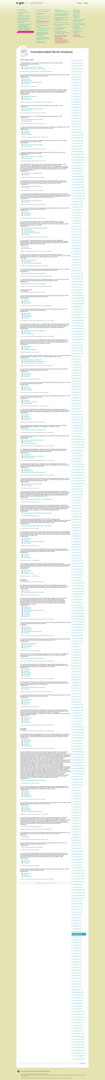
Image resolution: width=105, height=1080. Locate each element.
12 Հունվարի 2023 (77, 577)
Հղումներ (85, 3)
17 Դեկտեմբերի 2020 (78, 876)
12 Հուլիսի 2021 (76, 796)
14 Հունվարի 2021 (77, 867)
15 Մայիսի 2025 (76, 242)
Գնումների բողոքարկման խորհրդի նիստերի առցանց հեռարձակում (43, 38)
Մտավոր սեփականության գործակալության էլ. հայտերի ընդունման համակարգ (62, 14)
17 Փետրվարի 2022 (77, 707)
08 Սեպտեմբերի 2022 (78, 627)
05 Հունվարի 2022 (77, 724)
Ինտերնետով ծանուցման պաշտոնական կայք (78, 27)
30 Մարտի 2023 (76, 547)
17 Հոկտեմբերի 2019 (78, 1039)
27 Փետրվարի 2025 (77, 273)
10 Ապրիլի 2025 (76, 256)
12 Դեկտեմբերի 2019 (78, 1017)
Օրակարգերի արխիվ (78, 1058)
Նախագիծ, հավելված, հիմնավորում (33, 847)
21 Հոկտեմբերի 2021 (78, 754)
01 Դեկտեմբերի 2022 (78, 594)
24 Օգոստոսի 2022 (77, 632)
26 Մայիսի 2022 (76, 668)
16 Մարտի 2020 (76, 981)
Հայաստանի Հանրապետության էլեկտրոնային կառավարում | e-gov (30, 3)
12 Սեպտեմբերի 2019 (78, 1055)
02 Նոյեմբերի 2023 (77, 461)
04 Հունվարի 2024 (77, 436)
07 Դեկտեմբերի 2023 (78, 447)
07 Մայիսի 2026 (76, 104)
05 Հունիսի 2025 (76, 234)
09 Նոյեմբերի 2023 (77, 458)
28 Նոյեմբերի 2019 (77, 1022)
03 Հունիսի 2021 (76, 812)
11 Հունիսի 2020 (76, 939)
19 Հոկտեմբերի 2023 (78, 466)
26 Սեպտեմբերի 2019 (78, 1050)
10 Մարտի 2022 (76, 699)
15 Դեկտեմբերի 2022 (78, 588)
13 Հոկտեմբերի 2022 (78, 613)
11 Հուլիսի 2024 (76, 361)
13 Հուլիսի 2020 (76, 923)
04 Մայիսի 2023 (76, 533)
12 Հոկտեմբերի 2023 (78, 469)
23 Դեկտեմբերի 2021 (78, 729)
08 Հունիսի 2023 (76, 519)
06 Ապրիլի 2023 (76, 544)
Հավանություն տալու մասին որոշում (33, 362)
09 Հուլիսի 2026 (76, 79)
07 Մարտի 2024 (76, 411)
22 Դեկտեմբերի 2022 (78, 585)
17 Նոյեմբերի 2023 (77, 455)
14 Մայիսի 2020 (76, 950)
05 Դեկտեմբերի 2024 (78, 303)
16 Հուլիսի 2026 (76, 77)
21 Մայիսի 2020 (76, 948)
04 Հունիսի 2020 (76, 942)
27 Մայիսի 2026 (76, 96)
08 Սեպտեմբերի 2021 (78, 771)
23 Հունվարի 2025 (77, 287)
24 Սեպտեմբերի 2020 (78, 890)
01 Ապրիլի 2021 (76, 837)
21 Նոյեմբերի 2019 (77, 1025)
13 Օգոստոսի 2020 (77, 906)
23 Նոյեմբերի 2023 (77, 453)
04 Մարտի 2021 (76, 848)
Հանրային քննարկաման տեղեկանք (33, 440)
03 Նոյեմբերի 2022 (77, 605)
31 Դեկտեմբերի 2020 (78, 870)
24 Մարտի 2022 (76, 693)
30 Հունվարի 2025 (77, 284)
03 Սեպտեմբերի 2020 (78, 898)
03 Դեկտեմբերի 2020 (78, 881)
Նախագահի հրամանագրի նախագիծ (34, 592)
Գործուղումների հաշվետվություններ (41, 42)
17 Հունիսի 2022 (76, 660)
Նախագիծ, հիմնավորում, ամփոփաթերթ (35, 273)
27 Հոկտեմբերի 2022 (78, 607)
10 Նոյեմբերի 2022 (77, 602)
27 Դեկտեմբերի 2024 (78, 295)
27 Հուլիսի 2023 (76, 500)
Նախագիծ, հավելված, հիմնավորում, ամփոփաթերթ (38, 499)
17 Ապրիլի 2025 (76, 254)
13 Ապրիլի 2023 (76, 541)
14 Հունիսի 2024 (76, 372)
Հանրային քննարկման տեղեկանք (33, 67)
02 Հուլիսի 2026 (76, 82)
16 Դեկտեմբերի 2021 (78, 732)
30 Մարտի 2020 (76, 972)
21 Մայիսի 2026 (76, 99)
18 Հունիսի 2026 (76, 88)
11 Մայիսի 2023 (76, 530)
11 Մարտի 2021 (76, 845)
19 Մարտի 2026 (76, 124)
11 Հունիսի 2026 (76, 90)
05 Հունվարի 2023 (77, 580)
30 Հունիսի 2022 (76, 654)
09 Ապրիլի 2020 (76, 967)
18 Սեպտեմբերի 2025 (78, 193)
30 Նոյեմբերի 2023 (77, 450)
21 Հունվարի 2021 (77, 865)
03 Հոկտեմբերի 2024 (78, 328)
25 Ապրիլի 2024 (76, 392)
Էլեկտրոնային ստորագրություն (26, 31)
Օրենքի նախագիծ (28, 333)
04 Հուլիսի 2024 (76, 364)
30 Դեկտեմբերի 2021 (78, 726)
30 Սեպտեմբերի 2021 (78, 762)
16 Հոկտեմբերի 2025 (78, 182)
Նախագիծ (26, 83)
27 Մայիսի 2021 (76, 815)
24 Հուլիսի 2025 (76, 215)
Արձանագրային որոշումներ (43, 16)
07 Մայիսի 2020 (76, 953)
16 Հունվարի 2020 (77, 1006)
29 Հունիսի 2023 (76, 511)
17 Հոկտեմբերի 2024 (78, 323)
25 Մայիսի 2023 (76, 525)
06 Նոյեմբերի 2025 (77, 173)
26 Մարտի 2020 (76, 975)
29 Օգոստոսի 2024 (77, 342)
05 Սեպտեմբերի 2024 (78, 339)
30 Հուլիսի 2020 (76, 914)
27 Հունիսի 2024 (76, 367)
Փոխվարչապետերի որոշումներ (41, 14)
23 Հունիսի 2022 (76, 657)
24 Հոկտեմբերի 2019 (78, 1036)
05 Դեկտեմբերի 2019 (78, 1019)
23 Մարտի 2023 (76, 549)
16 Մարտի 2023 (76, 552)
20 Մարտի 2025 (76, 265)
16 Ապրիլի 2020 (76, 961)
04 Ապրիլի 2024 (76, 400)
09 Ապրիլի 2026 (76, 115)
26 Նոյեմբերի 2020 (77, 884)
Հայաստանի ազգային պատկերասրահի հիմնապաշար (78, 20)
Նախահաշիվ (27, 674)
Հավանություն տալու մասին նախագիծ (34, 330)
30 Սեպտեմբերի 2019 (78, 1047)
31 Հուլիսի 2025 (76, 212)
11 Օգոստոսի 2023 (77, 494)
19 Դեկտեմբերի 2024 (78, 298)
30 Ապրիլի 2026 (76, 107)
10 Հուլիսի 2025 (76, 220)
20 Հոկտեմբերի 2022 (78, 610)
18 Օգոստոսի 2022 (77, 635)
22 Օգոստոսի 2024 (77, 345)
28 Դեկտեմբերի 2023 (78, 439)
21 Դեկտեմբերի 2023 (78, 442)
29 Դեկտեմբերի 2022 (78, 583)
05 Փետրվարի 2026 (77, 140)
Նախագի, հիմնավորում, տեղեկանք (33, 156)
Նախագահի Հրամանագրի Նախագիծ (34, 541)
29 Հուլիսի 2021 (76, 787)
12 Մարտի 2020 (76, 984)
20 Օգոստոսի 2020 (77, 903)
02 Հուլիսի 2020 (76, 928)
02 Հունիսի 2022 (76, 666)
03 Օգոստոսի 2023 (77, 497)
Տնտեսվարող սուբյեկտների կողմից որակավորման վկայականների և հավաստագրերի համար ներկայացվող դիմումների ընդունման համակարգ (25, 27)
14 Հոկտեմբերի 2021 (78, 757)
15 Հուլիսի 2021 (76, 793)
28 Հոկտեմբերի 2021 (78, 751)
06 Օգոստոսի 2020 (77, 912)
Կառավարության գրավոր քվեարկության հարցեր (42, 21)
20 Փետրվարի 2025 (77, 276)
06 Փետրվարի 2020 (77, 997)
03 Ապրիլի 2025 (76, 259)
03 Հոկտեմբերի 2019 (78, 1044)
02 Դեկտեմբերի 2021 (78, 737)
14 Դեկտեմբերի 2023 (78, 444)
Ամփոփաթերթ (27, 80)
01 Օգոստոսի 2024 (77, 353)
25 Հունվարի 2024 (77, 428)
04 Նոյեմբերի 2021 (77, 748)
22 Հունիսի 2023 (76, 513)
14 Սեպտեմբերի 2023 (78, 480)
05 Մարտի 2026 (76, 129)
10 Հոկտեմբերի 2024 (78, 325)
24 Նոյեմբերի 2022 (77, 596)
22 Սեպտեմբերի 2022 (78, 621)
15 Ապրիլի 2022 (76, 685)
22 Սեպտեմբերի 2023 (78, 478)
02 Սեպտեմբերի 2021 (78, 773)
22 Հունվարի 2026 (77, 146)
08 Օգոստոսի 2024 (77, 350)
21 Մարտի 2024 (76, 406)
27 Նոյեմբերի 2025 (77, 165)
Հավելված (26, 347)
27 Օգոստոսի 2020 (77, 901)
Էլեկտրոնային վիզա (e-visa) (61, 22)
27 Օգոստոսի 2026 (77, 60)
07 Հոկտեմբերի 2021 (78, 760)
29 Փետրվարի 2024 (77, 414)
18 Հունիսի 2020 (76, 934)
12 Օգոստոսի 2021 (77, 782)
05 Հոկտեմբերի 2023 (78, 472)
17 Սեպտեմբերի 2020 (78, 892)
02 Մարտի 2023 (76, 558)
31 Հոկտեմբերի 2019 (78, 1033)
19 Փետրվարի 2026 (77, 135)
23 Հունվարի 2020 (77, 1003)
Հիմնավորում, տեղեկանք (30, 401)
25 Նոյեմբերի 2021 (77, 740)
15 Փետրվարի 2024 (77, 419)
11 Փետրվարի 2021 (77, 856)
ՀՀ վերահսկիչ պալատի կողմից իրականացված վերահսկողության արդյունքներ (42, 34)
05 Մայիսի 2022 (76, 677)
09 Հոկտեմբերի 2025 (78, 184)
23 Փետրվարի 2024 (77, 417)
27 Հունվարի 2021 (77, 862)
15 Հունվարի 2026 (77, 148)
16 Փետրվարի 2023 (77, 563)
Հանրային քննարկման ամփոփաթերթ (34, 610)
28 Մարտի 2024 (76, 403)
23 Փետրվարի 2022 (77, 704)
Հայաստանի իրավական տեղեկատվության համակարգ (61, 28)
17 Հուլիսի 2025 (76, 218)
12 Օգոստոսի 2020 (77, 909)
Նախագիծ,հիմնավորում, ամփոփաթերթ (34, 68)
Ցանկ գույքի (27, 97)
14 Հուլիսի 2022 (76, 649)
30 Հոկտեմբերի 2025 (78, 176)
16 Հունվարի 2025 (77, 289)
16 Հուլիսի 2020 (76, 920)
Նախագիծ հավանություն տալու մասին (34, 456)
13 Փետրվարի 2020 (77, 995)
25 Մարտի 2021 (76, 840)
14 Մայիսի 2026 (76, 101)
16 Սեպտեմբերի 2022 (78, 624)
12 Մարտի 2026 (76, 126)
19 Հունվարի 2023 (77, 574)
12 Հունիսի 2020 (76, 937)
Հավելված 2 (27, 616)
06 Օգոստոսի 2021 (77, 784)
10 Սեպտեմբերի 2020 (78, 895)
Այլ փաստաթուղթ (28, 644)
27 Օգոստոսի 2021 (77, 776)
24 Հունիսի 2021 (76, 804)
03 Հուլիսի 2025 (76, 223)
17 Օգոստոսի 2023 (77, 491)
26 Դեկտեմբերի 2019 (78, 1011)
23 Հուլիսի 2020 (76, 917)
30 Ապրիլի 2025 (76, 248)
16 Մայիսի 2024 (76, 384)
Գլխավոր (79, 3)
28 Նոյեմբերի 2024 (77, 306)
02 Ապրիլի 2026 (76, 118)
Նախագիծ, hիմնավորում (30, 96)
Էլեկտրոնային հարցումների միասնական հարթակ (78, 35)
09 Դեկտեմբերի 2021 (78, 735)
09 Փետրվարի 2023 (77, 566)
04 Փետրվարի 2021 (77, 859)
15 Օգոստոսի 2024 (77, 348)
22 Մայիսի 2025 (76, 240)
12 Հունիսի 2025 (76, 231)
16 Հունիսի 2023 (76, 516)
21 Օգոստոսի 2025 (77, 204)
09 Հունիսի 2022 (76, 663)
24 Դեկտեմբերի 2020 (78, 873)
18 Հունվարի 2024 (77, 431)
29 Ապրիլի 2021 (76, 826)
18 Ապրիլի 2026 (76, 113)
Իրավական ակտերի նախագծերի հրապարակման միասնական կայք (62, 32)
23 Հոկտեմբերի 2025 (78, 179)
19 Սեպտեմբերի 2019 (78, 1053)
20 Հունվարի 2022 (77, 718)
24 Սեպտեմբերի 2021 (78, 765)
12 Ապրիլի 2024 (76, 397)
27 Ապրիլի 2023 (76, 536)
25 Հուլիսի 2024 (76, 356)
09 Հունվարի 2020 (77, 1008)
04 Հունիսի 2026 (76, 93)
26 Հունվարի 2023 (77, 572)
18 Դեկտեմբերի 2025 (78, 157)
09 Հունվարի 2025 (77, 292)
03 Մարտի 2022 (76, 701)
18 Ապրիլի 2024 (76, 395)
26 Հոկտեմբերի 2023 (78, 464)
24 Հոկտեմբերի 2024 (78, 320)
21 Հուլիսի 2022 (76, 646)
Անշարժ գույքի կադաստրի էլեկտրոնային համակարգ (76, 16)
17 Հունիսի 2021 (76, 807)
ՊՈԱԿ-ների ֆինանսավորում (43, 28)
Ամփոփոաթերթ (28, 316)
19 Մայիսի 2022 (76, 671)
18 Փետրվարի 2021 (77, 854)
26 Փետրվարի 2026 (77, 132)
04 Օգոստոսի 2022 (77, 641)
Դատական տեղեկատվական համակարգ (77, 31)
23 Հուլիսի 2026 (76, 74)
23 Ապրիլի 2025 (76, 251)
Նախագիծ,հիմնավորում (30, 443)
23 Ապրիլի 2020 (76, 959)
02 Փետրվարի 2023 (77, 569)
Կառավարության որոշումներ (43, 9)
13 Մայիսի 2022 (76, 674)
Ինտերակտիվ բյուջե (41, 23)
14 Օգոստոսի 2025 (77, 207)
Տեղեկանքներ (27, 314)
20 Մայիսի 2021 (76, 818)
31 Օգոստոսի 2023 (77, 486)
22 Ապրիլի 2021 (76, 829)
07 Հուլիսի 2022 (76, 652)
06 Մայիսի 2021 (76, 823)
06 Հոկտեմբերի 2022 (78, 616)
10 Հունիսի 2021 (76, 809)
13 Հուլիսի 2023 (76, 505)
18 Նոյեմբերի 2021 (77, 743)
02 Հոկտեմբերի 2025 (78, 187)
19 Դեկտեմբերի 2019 (78, 1014)
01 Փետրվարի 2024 (77, 425)
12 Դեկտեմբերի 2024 (78, 301)
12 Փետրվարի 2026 (77, 137)
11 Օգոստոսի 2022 (77, 638)
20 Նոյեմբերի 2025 (77, 168)
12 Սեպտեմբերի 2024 (78, 336)
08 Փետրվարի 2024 (77, 422)
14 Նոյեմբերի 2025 (77, 171)
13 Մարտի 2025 (76, 267)
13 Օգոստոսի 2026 (77, 66)
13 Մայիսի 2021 (76, 820)
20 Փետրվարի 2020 (77, 992)
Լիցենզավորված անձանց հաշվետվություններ (24, 19)
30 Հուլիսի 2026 (76, 71)
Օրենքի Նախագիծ (28, 573)
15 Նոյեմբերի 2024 (77, 312)
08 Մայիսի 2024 (76, 386)
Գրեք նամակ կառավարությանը (22, 10)
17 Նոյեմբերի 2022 (77, 599)
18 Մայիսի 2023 (76, 527)
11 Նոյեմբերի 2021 (77, 746)
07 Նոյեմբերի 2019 (77, 1031)
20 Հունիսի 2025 (76, 229)
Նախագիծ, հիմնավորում (30, 259)
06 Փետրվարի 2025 (77, 281)
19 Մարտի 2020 (76, 978)
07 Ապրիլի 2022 (76, 688)
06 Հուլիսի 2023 (76, 508)
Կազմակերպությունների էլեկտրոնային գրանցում (79, 24)
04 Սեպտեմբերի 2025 (78, 198)
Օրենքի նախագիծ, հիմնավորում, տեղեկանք (35, 228)
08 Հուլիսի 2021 (76, 798)
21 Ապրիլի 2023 (76, 538)
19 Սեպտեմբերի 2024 (78, 334)
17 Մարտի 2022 (76, 696)
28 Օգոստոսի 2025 (77, 201)
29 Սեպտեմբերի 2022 (78, 619)
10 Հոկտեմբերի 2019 (78, 1042)
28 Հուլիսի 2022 (76, 643)
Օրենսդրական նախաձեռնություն (33, 173)
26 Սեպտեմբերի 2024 (78, 331)
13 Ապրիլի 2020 (76, 964)
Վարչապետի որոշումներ (42, 11)
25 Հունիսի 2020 (76, 931)
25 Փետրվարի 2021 (77, 851)
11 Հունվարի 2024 (77, 433)
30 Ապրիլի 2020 (76, 956)
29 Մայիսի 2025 (76, 237)
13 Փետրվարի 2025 (77, 278)
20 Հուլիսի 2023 (76, 502)
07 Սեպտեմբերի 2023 (78, 483)
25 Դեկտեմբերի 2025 (78, 154)
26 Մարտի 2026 (76, 121)
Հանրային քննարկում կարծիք (32, 232)
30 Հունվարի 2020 (77, 1000)
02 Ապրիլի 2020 (76, 970)
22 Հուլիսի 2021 (76, 790)
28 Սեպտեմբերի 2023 (78, 475)
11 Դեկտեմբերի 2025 (78, 160)
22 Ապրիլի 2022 (76, 682)
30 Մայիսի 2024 (76, 378)
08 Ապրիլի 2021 (76, 834)
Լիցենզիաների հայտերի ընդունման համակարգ (24, 16)
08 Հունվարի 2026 (77, 151)
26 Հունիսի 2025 (76, 226)
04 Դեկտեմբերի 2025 (78, 162)
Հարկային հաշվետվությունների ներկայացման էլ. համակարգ (62, 10)
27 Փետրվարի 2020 (77, 989)
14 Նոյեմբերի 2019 (77, 1028)
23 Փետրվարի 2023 (77, 560)
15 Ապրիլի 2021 (76, 831)
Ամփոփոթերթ (27, 538)
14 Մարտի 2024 (76, 408)
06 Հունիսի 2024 (76, 375)
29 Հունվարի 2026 (77, 143)
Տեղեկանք (26, 299)
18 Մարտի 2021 (76, 843)
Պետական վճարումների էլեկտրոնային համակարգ (76, 11)
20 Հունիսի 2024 (76, 370)
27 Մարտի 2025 (76, 262)
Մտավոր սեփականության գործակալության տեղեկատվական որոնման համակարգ (62, 19)
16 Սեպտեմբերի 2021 (78, 768)
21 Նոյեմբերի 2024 (77, 309)
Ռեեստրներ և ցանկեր (42, 30)
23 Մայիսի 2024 (76, 381)
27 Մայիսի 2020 (76, 945)
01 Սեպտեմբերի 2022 (78, 630)
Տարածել (82, 1063)
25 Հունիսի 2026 (76, 85)
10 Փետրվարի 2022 (77, 710)
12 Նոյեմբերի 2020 (77, 887)
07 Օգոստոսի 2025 (77, 209)
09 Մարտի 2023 (76, 555)
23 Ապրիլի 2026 (76, 110)
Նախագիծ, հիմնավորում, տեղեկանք (33, 108)
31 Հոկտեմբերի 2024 (78, 317)
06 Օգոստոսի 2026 (77, 68)
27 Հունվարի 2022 (77, 715)
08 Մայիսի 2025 (76, 245)
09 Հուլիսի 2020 (76, 925)
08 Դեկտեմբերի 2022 (78, 591)
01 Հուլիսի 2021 (76, 801)
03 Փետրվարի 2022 (77, 713)
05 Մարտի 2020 (76, 986)
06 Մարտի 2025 (76, 270)
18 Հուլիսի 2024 (76, 359)
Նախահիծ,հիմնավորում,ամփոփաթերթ (34, 658)
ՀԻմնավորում (27, 557)
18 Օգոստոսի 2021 (77, 779)
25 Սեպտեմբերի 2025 (78, 190)
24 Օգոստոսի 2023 (77, 489)
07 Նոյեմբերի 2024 (77, 314)
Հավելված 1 (27, 614)
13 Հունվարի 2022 (77, 721)
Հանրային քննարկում (29, 231)
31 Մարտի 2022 (76, 690)
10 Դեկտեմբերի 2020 (78, 878)
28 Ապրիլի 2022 (76, 679)
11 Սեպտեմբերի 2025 (78, 195)
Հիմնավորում (27, 79)
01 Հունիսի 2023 (76, 522)
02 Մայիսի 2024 (76, 389)
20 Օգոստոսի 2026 (77, 63)
